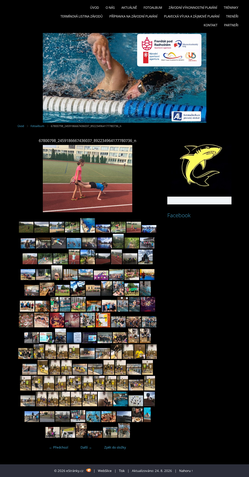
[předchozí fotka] (23, 178)
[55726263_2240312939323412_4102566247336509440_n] (128, 357)
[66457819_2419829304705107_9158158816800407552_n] (42, 310)
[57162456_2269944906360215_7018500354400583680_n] (145, 342)
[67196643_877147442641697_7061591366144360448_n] (41, 326)
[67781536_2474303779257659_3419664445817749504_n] (28, 247)
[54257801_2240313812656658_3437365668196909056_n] (89, 405)
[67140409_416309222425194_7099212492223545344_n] (57, 326)
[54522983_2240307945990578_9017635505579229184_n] (27, 405)
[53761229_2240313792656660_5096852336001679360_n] (105, 405)
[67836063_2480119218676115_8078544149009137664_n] (103, 231)
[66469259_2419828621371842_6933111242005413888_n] (27, 310)
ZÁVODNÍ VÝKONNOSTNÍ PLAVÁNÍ (193, 7)
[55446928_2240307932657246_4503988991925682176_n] (134, 373)
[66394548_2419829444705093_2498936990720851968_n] (78, 310)
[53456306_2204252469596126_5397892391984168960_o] (32, 421)
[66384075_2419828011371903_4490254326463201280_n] (94, 310)
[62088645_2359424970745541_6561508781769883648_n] (47, 342)
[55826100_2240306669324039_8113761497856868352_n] (87, 357)
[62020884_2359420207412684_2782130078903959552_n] (74, 342)
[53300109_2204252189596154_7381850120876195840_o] (78, 421)
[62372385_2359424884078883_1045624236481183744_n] (133, 326)
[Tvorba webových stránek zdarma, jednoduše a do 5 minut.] (88, 470)
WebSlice (105, 470)
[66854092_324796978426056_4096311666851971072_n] (87, 326)
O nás (110, 7)
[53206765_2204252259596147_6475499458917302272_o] (124, 421)
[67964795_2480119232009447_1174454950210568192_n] (87, 231)
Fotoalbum (153, 7)
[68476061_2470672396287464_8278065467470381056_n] (41, 231)
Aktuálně (129, 7)
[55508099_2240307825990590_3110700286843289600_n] (95, 373)
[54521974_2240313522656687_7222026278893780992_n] (64, 405)
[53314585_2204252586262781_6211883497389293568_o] (62, 421)
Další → (86, 447)
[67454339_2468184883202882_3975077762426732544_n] (87, 263)
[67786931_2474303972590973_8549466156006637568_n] (149, 231)
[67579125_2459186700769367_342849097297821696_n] (30, 263)
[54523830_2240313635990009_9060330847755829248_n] (149, 389)
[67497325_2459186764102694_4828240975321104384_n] (74, 263)
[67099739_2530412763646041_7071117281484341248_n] (72, 326)
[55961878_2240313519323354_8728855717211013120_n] (50, 357)
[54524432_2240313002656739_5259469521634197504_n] (136, 389)
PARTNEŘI (231, 25)
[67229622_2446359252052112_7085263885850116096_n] (28, 278)
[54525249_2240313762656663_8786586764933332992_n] (122, 389)
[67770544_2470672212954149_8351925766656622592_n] (43, 247)
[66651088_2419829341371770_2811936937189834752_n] (47, 294)
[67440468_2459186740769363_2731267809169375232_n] (103, 263)
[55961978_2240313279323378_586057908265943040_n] (39, 357)
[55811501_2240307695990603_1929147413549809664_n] (103, 357)
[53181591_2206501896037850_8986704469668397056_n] (147, 421)
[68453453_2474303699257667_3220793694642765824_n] (57, 231)
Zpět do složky (115, 447)
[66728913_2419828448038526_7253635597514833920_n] (147, 278)
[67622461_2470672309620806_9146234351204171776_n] (131, 247)
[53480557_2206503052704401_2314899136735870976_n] (149, 405)
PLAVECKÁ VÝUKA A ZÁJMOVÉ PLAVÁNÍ (191, 16)
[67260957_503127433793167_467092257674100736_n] (26, 326)
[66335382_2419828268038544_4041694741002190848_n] (109, 310)
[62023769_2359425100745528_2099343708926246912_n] (60, 342)
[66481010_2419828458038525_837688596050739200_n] (118, 294)
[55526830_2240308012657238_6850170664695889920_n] (80, 373)
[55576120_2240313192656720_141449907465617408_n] (66, 373)
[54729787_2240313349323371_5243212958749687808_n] (99, 389)
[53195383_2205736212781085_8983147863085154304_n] (137, 421)
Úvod (94, 7)
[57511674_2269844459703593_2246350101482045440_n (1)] (120, 342)
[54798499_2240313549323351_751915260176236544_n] (37, 389)
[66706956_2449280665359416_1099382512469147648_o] (31, 294)
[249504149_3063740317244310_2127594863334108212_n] (124, 436)
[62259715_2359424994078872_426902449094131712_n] (149, 326)
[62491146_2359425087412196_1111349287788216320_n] (118, 326)
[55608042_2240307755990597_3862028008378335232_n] (43, 373)
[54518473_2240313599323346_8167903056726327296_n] (76, 405)
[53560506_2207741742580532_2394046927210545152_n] (120, 405)
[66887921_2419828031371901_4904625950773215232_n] (101, 278)
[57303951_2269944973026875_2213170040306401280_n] (133, 342)
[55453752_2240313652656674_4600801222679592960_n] (120, 373)
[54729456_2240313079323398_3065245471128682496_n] (110, 389)
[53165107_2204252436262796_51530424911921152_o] (67, 436)
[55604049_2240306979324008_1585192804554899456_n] (54, 373)
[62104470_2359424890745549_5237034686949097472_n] (31, 342)
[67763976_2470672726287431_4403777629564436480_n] (58, 247)
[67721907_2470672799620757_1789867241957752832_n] (89, 247)
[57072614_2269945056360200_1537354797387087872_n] (25, 357)
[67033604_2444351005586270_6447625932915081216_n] (43, 278)
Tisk (122, 470)
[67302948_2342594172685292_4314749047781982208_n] (148, 310)
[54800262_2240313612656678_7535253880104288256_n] (25, 389)
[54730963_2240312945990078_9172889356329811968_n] (74, 389)
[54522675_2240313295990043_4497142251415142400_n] (41, 405)
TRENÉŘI (232, 16)
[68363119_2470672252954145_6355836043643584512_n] (72, 231)
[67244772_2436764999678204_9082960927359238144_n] (145, 263)
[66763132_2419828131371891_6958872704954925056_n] (116, 278)
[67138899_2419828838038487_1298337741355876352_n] (85, 278)
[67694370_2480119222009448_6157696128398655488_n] (104, 247)
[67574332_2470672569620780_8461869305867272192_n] (45, 263)
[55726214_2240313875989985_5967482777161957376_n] (139, 357)
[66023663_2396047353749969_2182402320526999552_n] (103, 326)
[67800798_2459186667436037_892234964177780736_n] (133, 231)
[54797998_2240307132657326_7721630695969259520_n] (48, 389)
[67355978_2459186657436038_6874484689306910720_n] (116, 263)
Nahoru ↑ (186, 470)
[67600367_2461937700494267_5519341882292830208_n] (147, 247)
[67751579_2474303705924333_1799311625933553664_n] (74, 247)
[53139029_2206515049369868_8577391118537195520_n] (81, 436)
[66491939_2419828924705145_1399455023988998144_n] (93, 294)
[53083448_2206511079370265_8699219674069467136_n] (95, 436)
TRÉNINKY (231, 7)
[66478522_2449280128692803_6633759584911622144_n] (131, 294)
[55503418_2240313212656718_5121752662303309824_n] (108, 373)
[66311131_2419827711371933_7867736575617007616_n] (122, 310)
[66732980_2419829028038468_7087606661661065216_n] (131, 278)
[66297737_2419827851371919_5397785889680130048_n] (134, 310)
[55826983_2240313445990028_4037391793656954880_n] (73, 357)
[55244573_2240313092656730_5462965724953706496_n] (147, 373)
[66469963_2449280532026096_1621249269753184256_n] (145, 294)
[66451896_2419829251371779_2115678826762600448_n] (55, 310)
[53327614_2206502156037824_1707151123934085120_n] (47, 421)
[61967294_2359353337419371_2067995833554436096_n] (89, 342)
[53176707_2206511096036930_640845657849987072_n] (52, 436)
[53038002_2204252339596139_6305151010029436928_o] (110, 436)
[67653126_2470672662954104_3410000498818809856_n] (118, 247)
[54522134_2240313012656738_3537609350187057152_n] (52, 405)
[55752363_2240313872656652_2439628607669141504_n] (116, 357)
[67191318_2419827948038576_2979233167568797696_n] (70, 278)
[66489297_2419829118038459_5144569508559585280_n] (106, 294)
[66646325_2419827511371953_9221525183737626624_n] (77, 294)
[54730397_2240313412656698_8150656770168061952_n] (87, 389)
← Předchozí (58, 447)
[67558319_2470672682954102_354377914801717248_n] (60, 263)
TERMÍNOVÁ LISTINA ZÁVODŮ (81, 16)
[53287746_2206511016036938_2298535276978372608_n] (93, 421)
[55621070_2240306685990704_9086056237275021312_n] (29, 373)
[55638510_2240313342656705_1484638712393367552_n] (151, 357)
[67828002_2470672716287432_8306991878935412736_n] (118, 231)
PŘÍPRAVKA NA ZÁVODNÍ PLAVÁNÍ (133, 16)
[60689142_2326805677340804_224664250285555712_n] (104, 342)
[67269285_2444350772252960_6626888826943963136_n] (130, 263)
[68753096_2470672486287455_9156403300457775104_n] (26, 231)
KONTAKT (210, 25)
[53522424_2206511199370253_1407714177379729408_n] (136, 405)
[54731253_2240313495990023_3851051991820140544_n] (60, 389)
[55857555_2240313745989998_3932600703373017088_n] (62, 357)
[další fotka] (151, 178)
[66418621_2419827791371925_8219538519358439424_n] (65, 310)
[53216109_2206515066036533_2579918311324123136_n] (108, 421)
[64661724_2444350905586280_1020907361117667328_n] (56, 278)
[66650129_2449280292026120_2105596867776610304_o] (62, 294)
